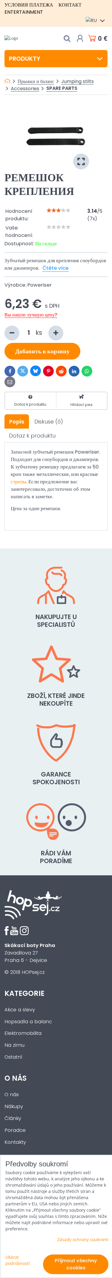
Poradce (15, 1130)
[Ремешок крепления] (56, 136)
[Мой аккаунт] (80, 38)
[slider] (58, 210)
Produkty (24, 58)
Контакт (70, 4)
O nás (11, 1094)
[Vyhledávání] (66, 38)
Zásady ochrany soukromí (82, 1239)
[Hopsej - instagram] (24, 933)
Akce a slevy (19, 1009)
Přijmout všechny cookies (76, 1264)
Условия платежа (28, 4)
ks (40, 332)
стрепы (18, 481)
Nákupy (13, 1106)
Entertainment (23, 12)
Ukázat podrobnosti (17, 1260)
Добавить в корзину (42, 351)
